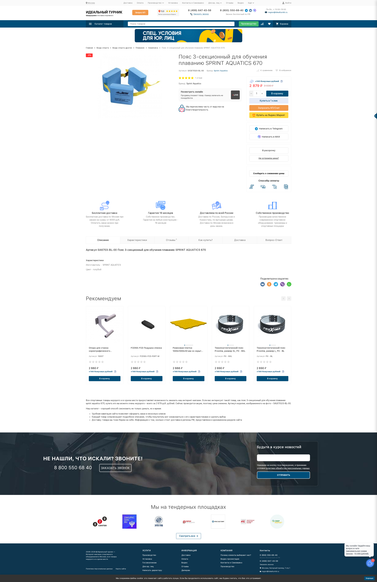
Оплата (140, 3)
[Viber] (282, 284)
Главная (89, 48)
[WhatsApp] (289, 284)
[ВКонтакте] (262, 284)
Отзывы (229, 3)
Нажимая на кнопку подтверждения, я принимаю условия (283, 466)
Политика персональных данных (99, 569)
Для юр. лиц (148, 566)
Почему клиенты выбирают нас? (236, 555)
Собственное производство (272, 213)
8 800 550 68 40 (73, 467)
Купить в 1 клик (269, 100)
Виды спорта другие (122, 48)
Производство (248, 24)
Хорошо (369, 578)
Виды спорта (103, 48)
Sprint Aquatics (221, 71)
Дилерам (185, 570)
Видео (241, 3)
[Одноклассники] (269, 284)
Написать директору (152, 570)
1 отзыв (198, 78)
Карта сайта (121, 569)
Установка (173, 3)
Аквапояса (153, 48)
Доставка (127, 3)
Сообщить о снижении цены (268, 173)
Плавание (140, 48)
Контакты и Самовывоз (193, 3)
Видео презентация (230, 559)
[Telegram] (276, 284)
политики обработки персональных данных (288, 468)
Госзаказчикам (149, 563)
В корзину (277, 93)
